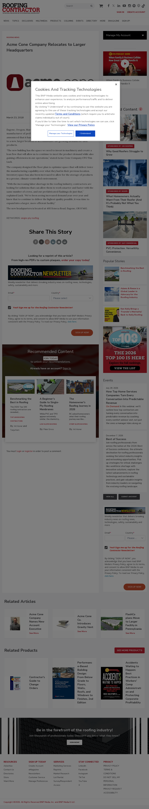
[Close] (116, 84)
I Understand (85, 133)
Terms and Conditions (67, 114)
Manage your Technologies (60, 133)
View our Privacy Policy (81, 125)
